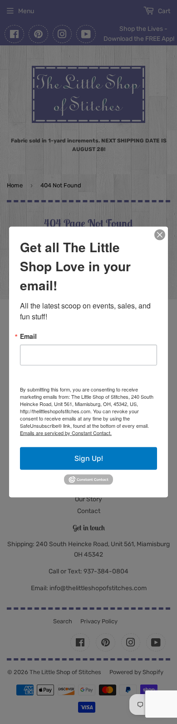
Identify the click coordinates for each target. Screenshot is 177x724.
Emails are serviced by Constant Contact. (66, 432)
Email (28, 336)
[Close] (159, 235)
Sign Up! (88, 458)
